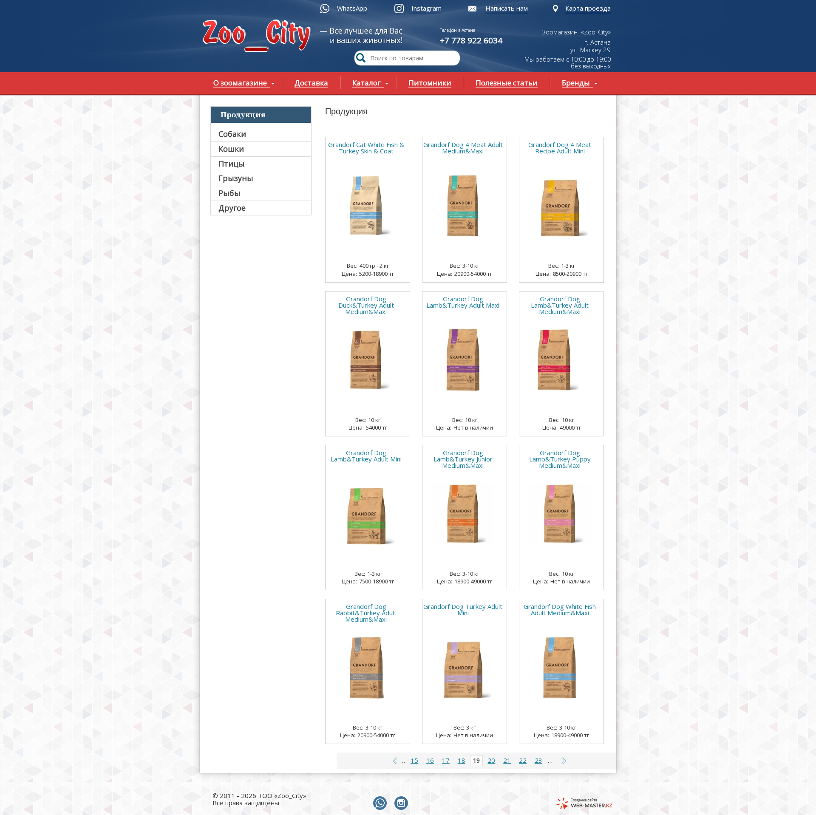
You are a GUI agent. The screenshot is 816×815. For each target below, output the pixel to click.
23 (538, 760)
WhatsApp (352, 8)
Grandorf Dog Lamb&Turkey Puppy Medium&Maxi (560, 459)
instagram (402, 803)
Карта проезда (588, 8)
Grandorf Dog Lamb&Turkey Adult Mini (366, 456)
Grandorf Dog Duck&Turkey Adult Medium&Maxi (366, 305)
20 (491, 760)
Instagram (426, 8)
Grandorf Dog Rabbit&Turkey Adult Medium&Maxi (366, 613)
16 (430, 760)
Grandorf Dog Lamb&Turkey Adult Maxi (462, 302)
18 (461, 760)
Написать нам (506, 8)
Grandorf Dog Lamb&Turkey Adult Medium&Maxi (560, 305)
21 (507, 760)
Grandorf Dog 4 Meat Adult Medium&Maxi (463, 147)
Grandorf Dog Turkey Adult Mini (462, 609)
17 (446, 760)
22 (523, 760)
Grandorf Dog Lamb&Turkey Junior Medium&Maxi (463, 459)
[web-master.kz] (584, 803)
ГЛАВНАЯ (258, 37)
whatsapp (381, 803)
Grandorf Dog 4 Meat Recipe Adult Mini (559, 147)
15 (414, 760)
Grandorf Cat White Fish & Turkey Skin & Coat (366, 147)
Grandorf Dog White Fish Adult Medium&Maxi (560, 609)
